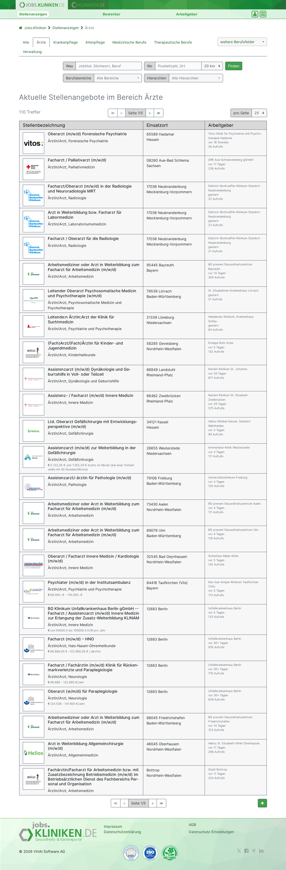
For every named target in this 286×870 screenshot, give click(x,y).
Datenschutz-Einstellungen (211, 832)
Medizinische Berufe (129, 42)
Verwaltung (32, 51)
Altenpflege (95, 42)
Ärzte (41, 42)
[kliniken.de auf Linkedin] (261, 851)
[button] (242, 42)
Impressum (113, 826)
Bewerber (111, 14)
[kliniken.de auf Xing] (254, 850)
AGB (192, 824)
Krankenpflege (65, 42)
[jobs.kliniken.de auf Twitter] (239, 851)
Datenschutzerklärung (122, 832)
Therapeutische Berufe (173, 42)
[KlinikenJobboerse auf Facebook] (246, 851)
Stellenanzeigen (33, 14)
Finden (233, 66)
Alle (26, 42)
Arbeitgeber (187, 14)
